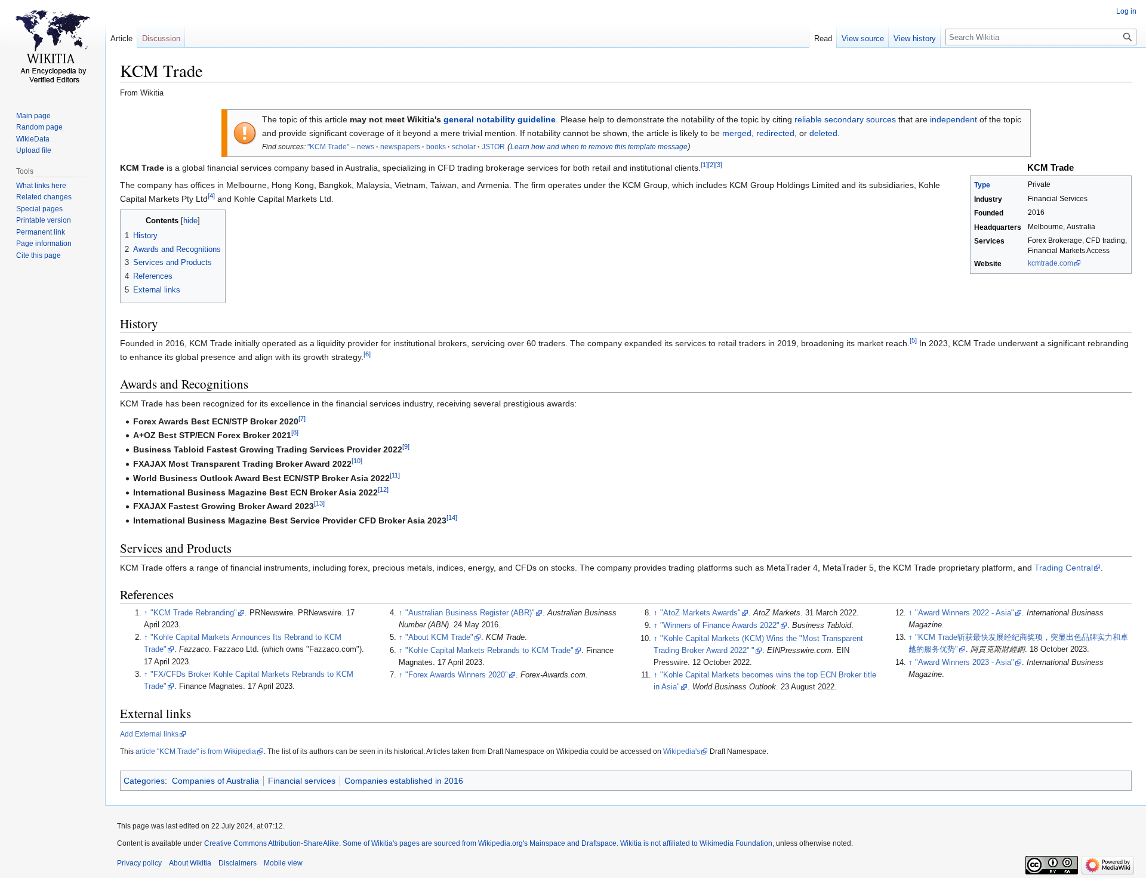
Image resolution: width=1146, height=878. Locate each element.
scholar (464, 147)
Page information (44, 243)
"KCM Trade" (328, 147)
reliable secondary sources (845, 119)
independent (953, 119)
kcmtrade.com (1050, 263)
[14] (451, 517)
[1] (704, 164)
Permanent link (40, 232)
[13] (319, 503)
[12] (383, 489)
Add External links (149, 734)
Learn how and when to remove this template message (599, 147)
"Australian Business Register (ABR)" (470, 613)
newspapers (400, 147)
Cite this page (38, 255)
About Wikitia (190, 863)
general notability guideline (499, 119)
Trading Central (1063, 567)
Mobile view (283, 863)
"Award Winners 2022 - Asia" (964, 613)
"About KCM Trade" (439, 637)
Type (982, 185)
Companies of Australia (215, 780)
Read (823, 38)
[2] (711, 164)
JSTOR (493, 147)
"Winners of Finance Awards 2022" (720, 625)
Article (121, 38)
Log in (1126, 11)
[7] (302, 418)
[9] (405, 447)
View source (863, 38)
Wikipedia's (681, 751)
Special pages (39, 209)
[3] (718, 164)
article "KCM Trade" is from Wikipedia (195, 751)
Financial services (301, 780)
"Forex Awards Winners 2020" (456, 675)
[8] (294, 432)
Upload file (33, 150)
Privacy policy (139, 863)
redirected (775, 133)
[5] (913, 340)
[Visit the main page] (52, 47)
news (365, 147)
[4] (211, 195)
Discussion (161, 38)
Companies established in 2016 (403, 780)
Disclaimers (237, 863)
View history (915, 38)
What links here (41, 185)
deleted (823, 133)
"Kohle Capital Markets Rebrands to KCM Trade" (489, 650)
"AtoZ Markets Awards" (700, 613)
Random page (39, 127)
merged (736, 133)
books (436, 147)
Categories (144, 780)
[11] (395, 475)
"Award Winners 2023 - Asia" (964, 662)
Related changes (44, 197)
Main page (33, 116)
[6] (367, 354)
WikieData (33, 139)
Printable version (43, 220)
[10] (357, 460)
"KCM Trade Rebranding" (193, 613)
